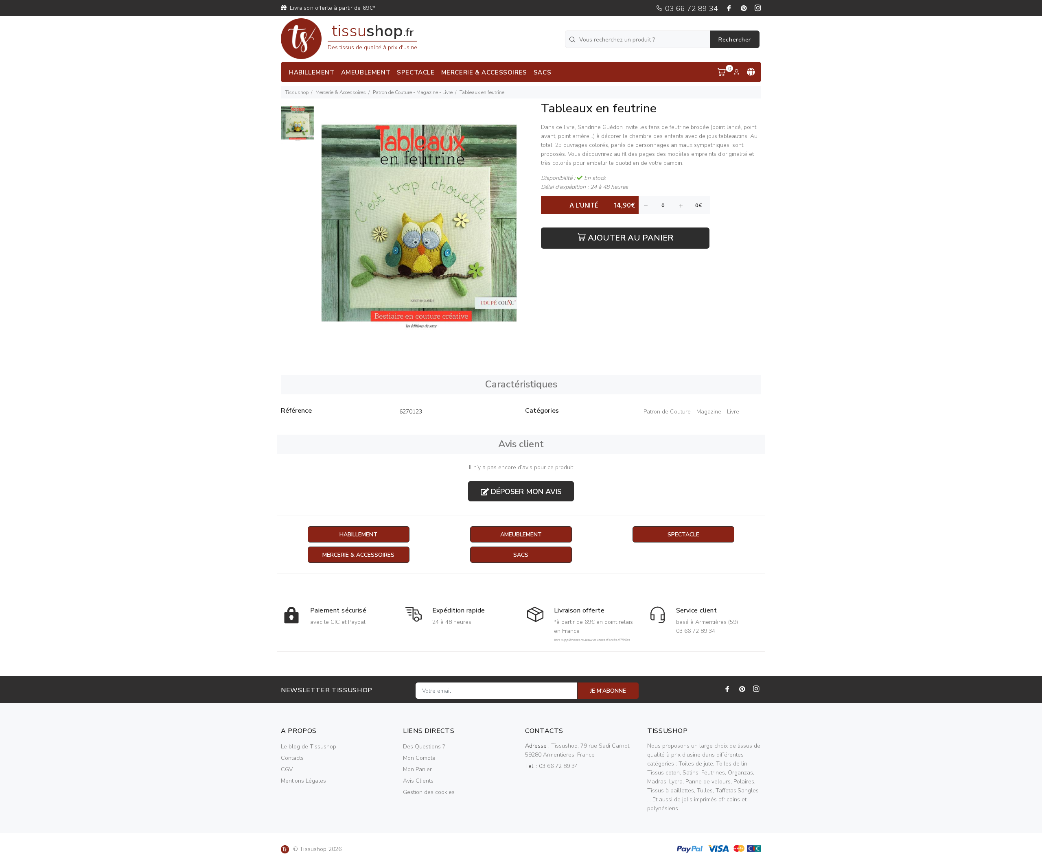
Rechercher (734, 40)
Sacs (520, 555)
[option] (297, 127)
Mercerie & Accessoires (340, 92)
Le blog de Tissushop (308, 746)
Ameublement (521, 534)
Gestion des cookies (429, 792)
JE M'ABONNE (608, 691)
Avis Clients (418, 781)
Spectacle (683, 534)
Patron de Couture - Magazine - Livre (413, 92)
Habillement (358, 534)
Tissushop (297, 92)
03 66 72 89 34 (690, 8)
